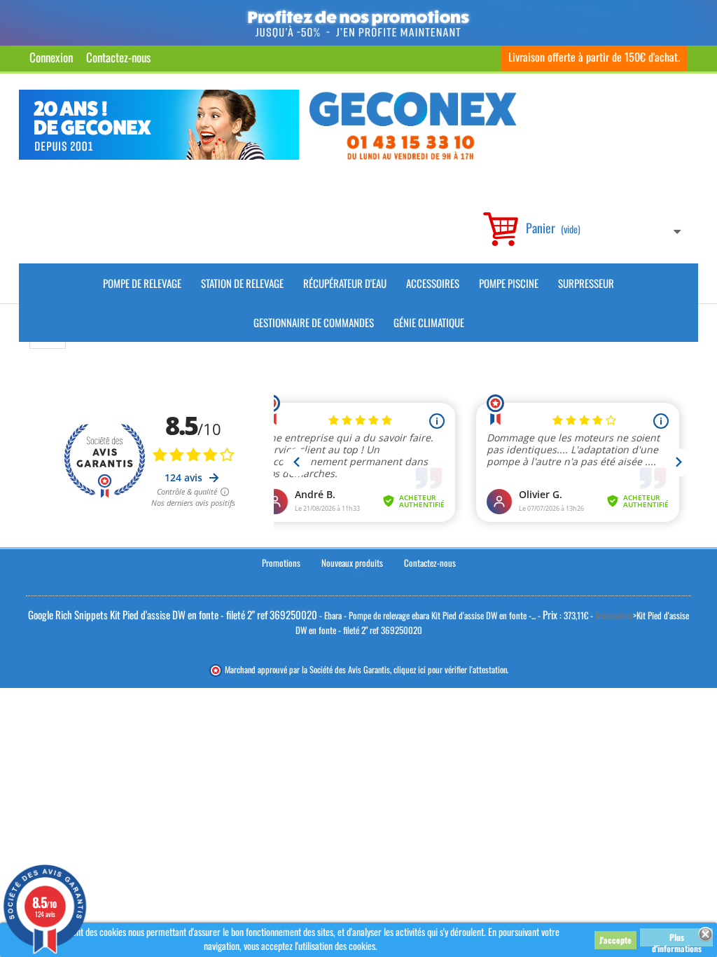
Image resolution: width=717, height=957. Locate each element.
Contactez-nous (118, 57)
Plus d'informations (677, 938)
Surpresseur (586, 283)
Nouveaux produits (352, 563)
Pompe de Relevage (142, 283)
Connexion (51, 57)
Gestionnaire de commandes (313, 322)
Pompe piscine (508, 283)
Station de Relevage (242, 283)
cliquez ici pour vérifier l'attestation (450, 669)
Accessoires (432, 283)
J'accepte (615, 940)
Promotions (281, 563)
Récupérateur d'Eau (345, 283)
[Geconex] (412, 126)
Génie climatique (429, 322)
